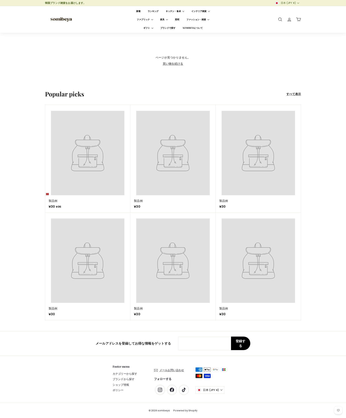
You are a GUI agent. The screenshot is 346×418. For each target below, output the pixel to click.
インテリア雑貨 (199, 11)
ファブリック (143, 19)
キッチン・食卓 (173, 11)
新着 (138, 11)
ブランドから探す (123, 379)
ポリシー (118, 390)
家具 (162, 19)
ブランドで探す (168, 27)
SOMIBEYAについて (193, 27)
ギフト (146, 27)
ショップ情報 (121, 385)
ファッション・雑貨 (197, 19)
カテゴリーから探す (125, 374)
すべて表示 (293, 94)
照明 (177, 19)
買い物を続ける (173, 64)
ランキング (153, 11)
